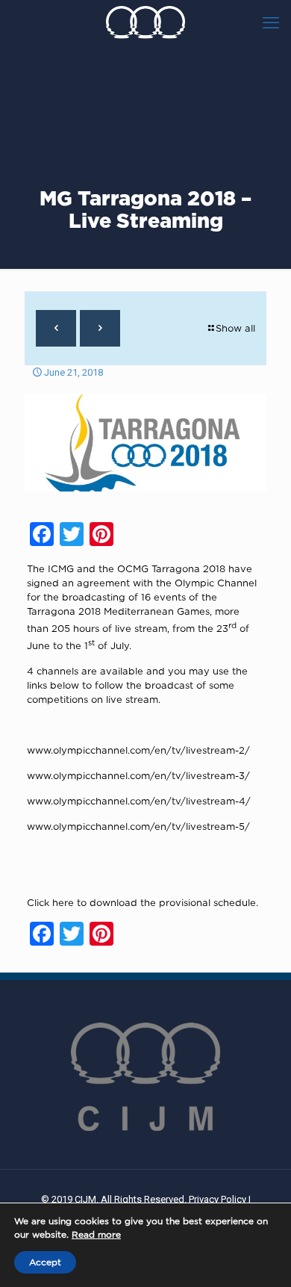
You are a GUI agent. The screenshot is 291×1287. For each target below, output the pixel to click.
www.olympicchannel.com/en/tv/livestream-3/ (138, 775)
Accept (45, 1262)
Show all (235, 328)
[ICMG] (145, 22)
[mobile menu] (271, 22)
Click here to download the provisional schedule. (142, 902)
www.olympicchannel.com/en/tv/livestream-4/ (139, 801)
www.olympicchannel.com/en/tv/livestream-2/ (138, 750)
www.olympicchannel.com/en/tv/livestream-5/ (138, 826)
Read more (96, 1234)
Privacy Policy (217, 1199)
